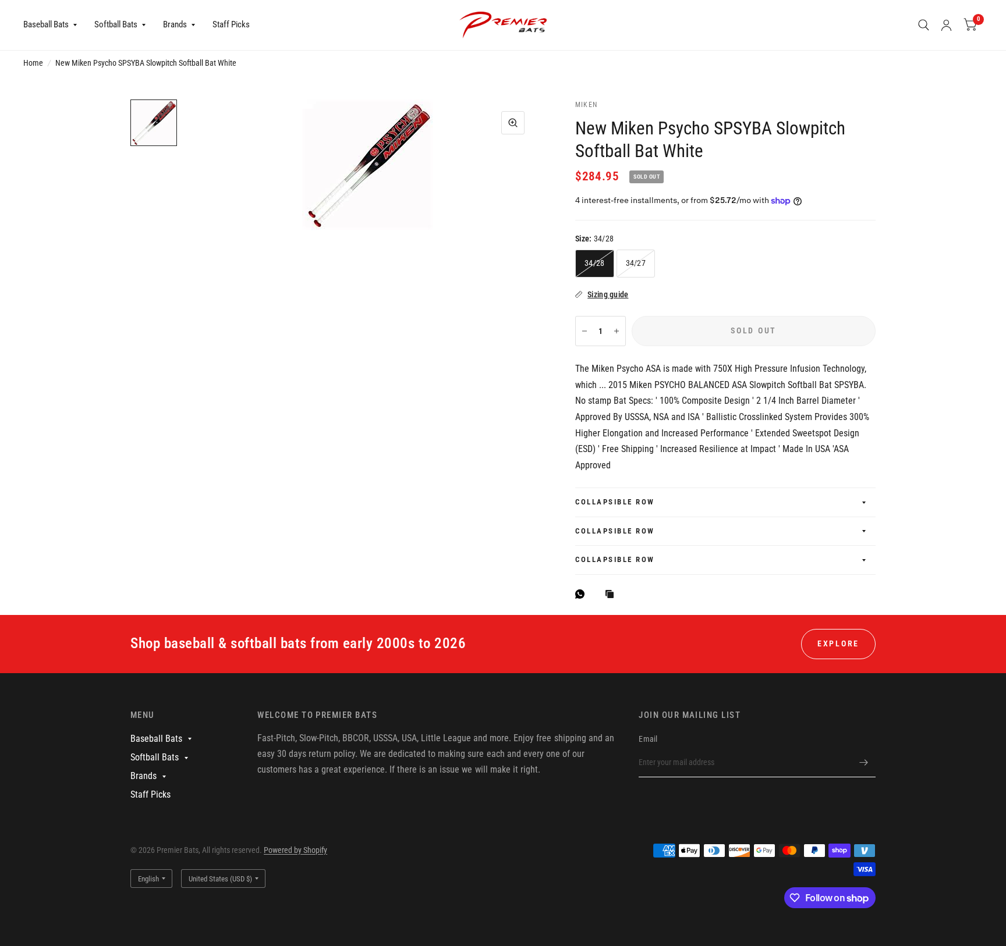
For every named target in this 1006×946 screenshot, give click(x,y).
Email (648, 739)
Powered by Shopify (295, 850)
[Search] (923, 25)
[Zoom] (513, 122)
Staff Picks (231, 24)
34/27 (636, 263)
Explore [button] (838, 643)
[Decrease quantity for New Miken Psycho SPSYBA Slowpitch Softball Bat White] (584, 331)
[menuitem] (54, 25)
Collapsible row (615, 501)
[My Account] (946, 25)
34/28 (594, 263)
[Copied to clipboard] (612, 594)
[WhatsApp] (582, 594)
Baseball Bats (46, 24)
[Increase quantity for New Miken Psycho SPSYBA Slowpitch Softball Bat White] (616, 331)
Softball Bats (115, 24)
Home (33, 62)
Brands (175, 24)
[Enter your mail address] (864, 762)
